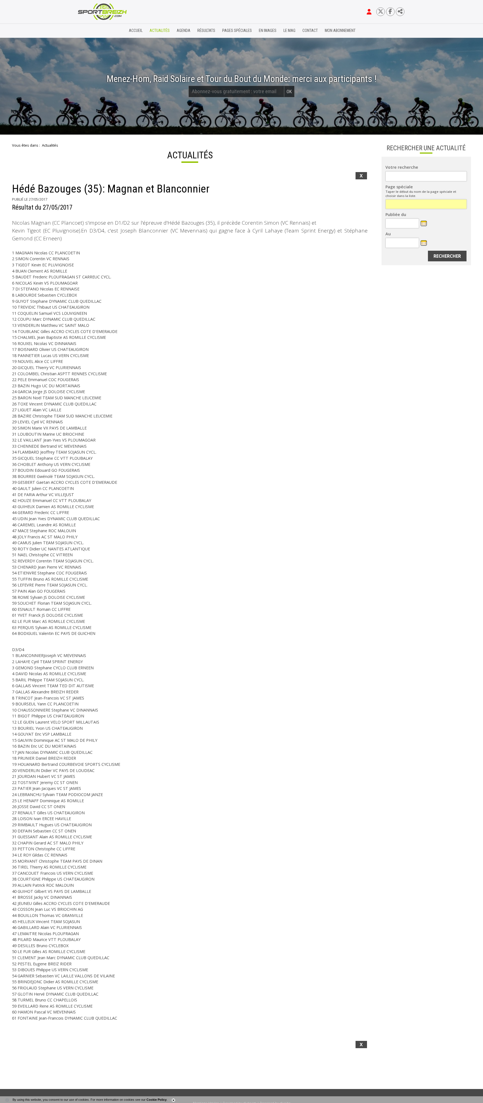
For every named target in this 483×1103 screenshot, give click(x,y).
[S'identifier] (369, 11)
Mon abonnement (340, 30)
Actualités (160, 30)
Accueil (136, 30)
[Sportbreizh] (90, 31)
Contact (310, 30)
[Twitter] (380, 12)
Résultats (206, 30)
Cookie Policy (156, 1099)
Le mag (289, 30)
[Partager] (400, 12)
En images (267, 30)
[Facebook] (390, 12)
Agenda (183, 30)
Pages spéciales (237, 30)
